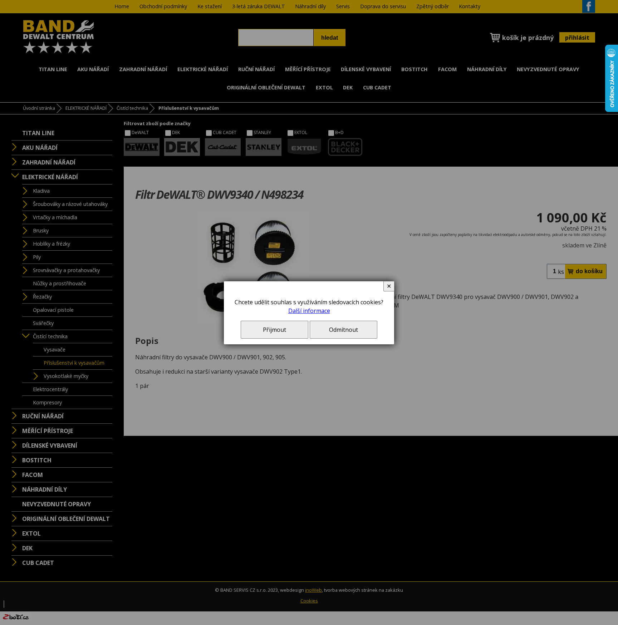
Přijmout (274, 330)
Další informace (309, 311)
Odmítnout (343, 330)
